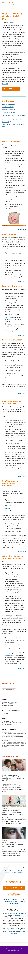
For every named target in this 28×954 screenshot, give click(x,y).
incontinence (9, 319)
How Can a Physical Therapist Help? (13, 115)
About (6, 899)
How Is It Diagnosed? (8, 112)
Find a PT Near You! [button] (11, 89)
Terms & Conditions (9, 931)
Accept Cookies (14, 950)
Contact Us (17, 899)
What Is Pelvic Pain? (8, 104)
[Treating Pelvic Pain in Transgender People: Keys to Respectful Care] (14, 833)
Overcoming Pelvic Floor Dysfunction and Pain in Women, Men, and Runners (12, 812)
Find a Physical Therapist (14, 888)
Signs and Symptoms (8, 109)
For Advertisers (10, 901)
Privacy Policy (20, 931)
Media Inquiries (17, 902)
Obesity (7, 508)
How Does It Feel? (7, 107)
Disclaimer (14, 933)
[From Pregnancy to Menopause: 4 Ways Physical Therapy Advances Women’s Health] (14, 765)
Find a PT (5, 84)
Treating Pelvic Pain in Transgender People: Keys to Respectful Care (13, 844)
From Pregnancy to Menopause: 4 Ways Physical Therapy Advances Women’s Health (13, 777)
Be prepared (9, 655)
